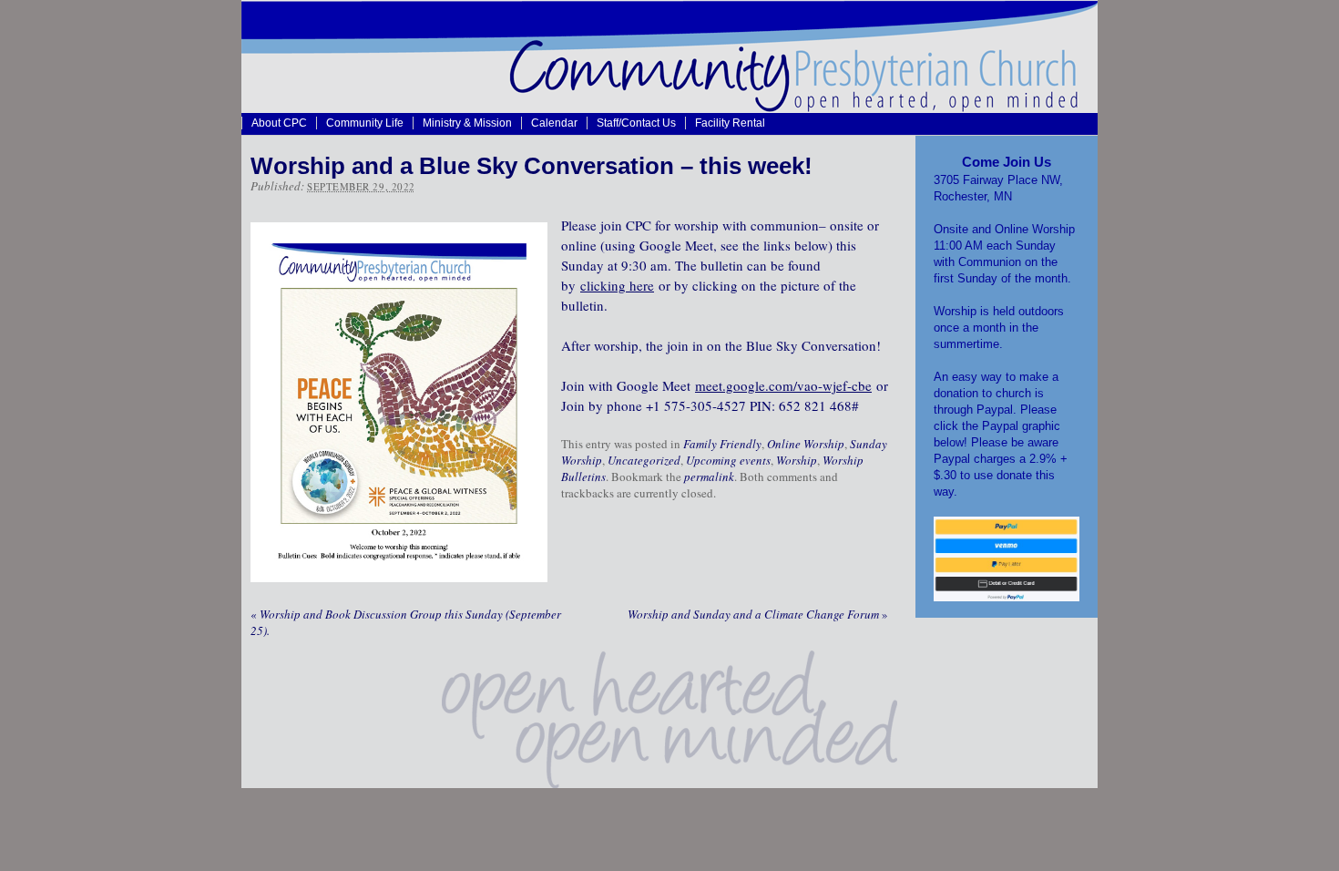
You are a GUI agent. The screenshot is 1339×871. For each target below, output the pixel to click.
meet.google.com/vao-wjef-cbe (783, 385)
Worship (796, 460)
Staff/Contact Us (636, 122)
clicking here (617, 285)
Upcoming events (728, 460)
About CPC (279, 122)
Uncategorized (644, 460)
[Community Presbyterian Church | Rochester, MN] (669, 107)
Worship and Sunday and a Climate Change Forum (758, 614)
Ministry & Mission (467, 122)
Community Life (365, 122)
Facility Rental (730, 122)
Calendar (554, 122)
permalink (709, 476)
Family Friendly (722, 444)
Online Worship (805, 444)
